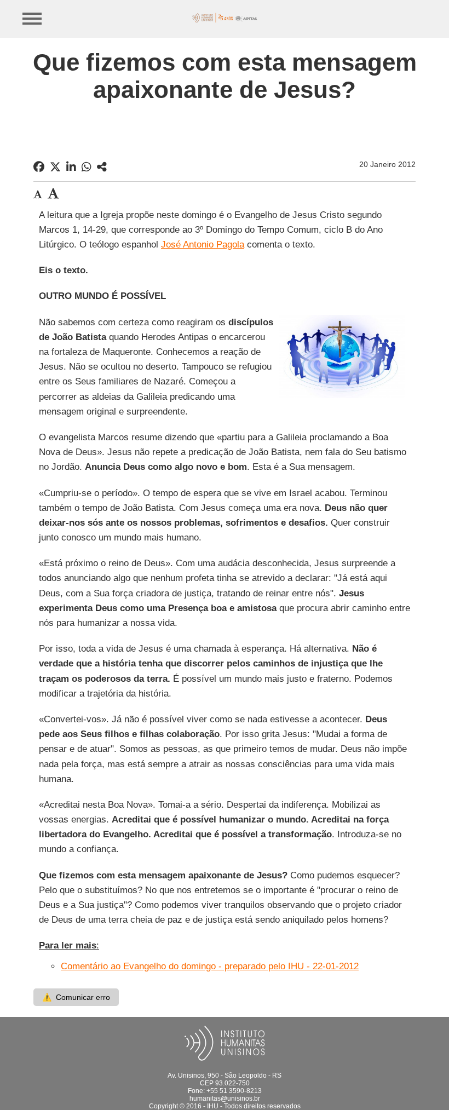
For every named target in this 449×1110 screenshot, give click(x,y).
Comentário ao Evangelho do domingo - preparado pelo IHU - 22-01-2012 (210, 966)
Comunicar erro (76, 997)
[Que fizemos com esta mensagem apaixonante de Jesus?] (102, 167)
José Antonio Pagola (202, 244)
